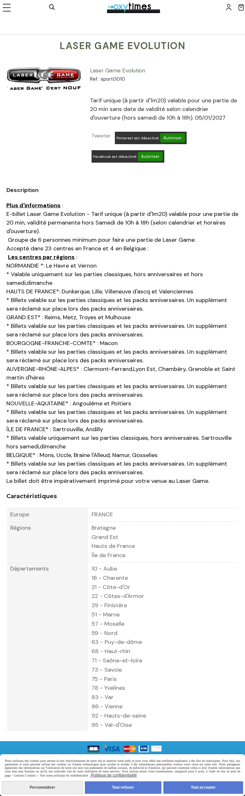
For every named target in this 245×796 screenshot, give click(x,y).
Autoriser (172, 138)
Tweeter (101, 136)
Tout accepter (203, 787)
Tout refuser (123, 787)
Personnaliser (42, 787)
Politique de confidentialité (113, 775)
